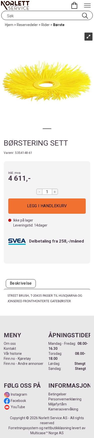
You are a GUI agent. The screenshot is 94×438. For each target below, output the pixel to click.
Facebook (18, 401)
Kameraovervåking (63, 409)
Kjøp (47, 206)
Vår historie (13, 354)
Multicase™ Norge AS (47, 433)
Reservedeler (27, 25)
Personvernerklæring (64, 399)
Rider (45, 25)
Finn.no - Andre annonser (23, 364)
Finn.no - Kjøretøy (17, 359)
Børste (58, 25)
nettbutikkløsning (57, 428)
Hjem (9, 25)
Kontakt (10, 349)
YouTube (18, 407)
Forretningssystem (23, 428)
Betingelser (57, 394)
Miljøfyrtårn (57, 404)
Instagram (18, 394)
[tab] (21, 283)
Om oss (10, 344)
